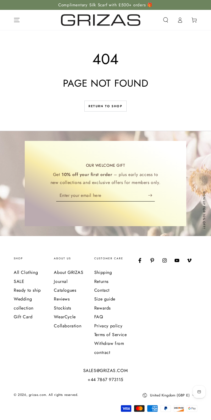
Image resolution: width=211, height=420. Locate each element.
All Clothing (26, 272)
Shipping (103, 272)
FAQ (98, 317)
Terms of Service (110, 334)
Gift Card (23, 317)
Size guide (104, 299)
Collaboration (67, 326)
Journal (61, 281)
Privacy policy (108, 326)
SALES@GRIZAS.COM (105, 371)
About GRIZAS (68, 272)
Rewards (102, 308)
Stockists (62, 308)
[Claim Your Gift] (151, 195)
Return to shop (105, 106)
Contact (102, 290)
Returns (101, 281)
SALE (19, 281)
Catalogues (65, 290)
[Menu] (17, 20)
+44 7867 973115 (105, 380)
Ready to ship (27, 290)
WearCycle (65, 317)
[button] (166, 20)
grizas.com (37, 394)
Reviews (62, 299)
